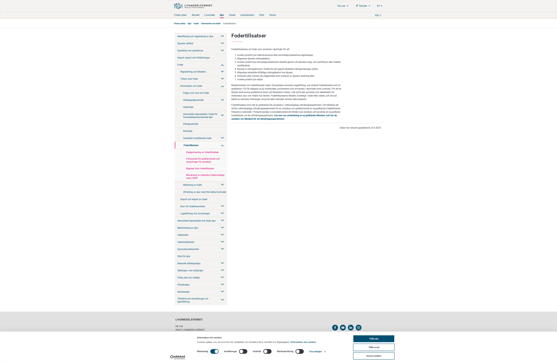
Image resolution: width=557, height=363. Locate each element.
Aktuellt (195, 15)
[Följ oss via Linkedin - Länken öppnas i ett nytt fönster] (351, 328)
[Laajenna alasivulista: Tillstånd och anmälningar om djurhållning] (222, 300)
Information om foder (211, 23)
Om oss (342, 5)
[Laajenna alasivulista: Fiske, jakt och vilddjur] (222, 277)
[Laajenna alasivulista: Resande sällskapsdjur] (222, 263)
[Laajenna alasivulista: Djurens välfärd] (222, 43)
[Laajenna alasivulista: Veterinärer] (222, 235)
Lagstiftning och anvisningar (195, 213)
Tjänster (363, 5)
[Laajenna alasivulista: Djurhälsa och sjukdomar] (222, 50)
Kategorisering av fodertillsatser (202, 152)
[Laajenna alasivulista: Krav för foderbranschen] (222, 206)
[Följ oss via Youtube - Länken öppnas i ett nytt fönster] (343, 328)
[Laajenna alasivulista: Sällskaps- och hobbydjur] (222, 270)
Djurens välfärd (185, 43)
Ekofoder (187, 131)
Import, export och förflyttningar (193, 57)
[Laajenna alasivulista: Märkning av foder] (222, 185)
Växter (232, 15)
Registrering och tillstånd (193, 71)
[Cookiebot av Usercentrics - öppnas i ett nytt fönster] (177, 357)
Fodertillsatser (191, 145)
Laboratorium (247, 15)
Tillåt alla (373, 338)
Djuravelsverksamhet (188, 249)
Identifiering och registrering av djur (195, 36)
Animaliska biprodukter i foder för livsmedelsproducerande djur (200, 116)
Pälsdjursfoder (190, 124)
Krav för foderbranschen (192, 206)
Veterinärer (182, 235)
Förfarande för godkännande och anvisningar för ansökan (203, 160)
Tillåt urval (374, 347)
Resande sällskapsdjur (188, 263)
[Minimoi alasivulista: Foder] (222, 65)
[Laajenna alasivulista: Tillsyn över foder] (222, 79)
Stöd (261, 15)
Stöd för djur (183, 256)
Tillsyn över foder (189, 78)
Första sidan (180, 15)
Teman (272, 15)
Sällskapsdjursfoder (193, 100)
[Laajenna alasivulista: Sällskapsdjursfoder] (222, 100)
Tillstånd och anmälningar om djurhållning (192, 300)
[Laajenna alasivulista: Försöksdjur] (222, 284)
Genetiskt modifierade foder (197, 138)
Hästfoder (188, 107)
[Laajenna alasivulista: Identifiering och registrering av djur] (222, 36)
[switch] (243, 351)
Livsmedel (209, 15)
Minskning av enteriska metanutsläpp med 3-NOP (205, 176)
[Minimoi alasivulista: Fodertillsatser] (222, 145)
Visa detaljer (315, 351)
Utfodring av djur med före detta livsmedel (204, 192)
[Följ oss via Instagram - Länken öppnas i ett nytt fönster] (358, 328)
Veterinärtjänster (185, 242)
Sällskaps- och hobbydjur (190, 270)
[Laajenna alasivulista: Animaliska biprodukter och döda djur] (222, 220)
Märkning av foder (192, 185)
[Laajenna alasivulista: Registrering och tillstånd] (222, 72)
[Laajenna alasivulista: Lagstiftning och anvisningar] (222, 213)
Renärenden (183, 291)
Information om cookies (303, 342)
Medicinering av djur (187, 227)
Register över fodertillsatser (200, 168)
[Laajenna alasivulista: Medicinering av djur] (222, 228)
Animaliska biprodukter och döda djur (196, 220)
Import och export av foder (193, 199)
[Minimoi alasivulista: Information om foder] (222, 86)
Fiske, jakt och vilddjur (188, 277)
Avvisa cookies (373, 356)
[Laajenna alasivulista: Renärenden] (222, 292)
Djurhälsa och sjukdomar (190, 50)
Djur (222, 15)
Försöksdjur (183, 284)
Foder (196, 23)
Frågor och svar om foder (196, 93)
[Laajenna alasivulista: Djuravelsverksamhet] (222, 249)
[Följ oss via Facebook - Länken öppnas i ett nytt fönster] (335, 328)
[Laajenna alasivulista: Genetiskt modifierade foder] (222, 138)
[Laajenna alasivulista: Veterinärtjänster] (222, 242)
